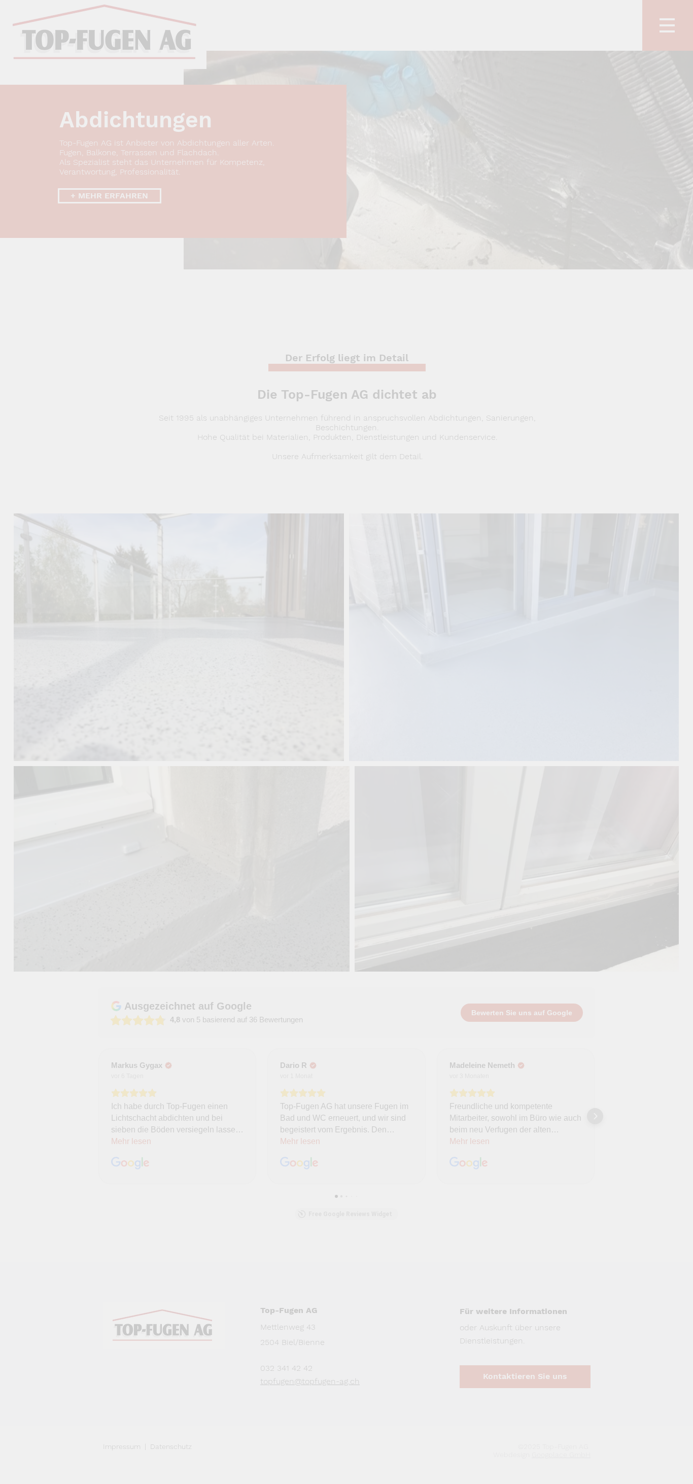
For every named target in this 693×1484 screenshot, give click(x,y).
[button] (552, 611)
